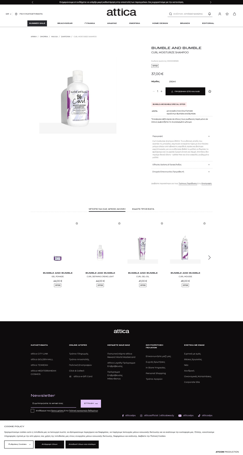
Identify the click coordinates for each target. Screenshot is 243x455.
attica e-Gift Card (83, 376)
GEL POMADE (58, 276)
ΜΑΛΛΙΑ (54, 36)
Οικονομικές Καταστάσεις (197, 376)
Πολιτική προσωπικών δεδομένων (83, 411)
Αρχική (34, 36)
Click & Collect (76, 371)
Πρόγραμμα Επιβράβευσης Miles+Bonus (115, 375)
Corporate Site (192, 382)
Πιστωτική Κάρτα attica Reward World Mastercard (121, 355)
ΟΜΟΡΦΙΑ (44, 36)
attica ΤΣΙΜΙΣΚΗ (39, 365)
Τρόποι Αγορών (154, 379)
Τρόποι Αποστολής (79, 359)
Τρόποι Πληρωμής (78, 354)
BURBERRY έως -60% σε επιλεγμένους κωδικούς (101, 2)
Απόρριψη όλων (49, 444)
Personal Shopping (156, 373)
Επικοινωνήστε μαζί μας (158, 356)
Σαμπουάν (65, 36)
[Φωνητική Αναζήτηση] (209, 14)
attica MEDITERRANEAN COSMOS (43, 372)
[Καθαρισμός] (204, 13)
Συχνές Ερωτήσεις (155, 362)
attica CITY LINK (39, 354)
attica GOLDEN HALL (42, 359)
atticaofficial (151, 415)
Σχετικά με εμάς (192, 354)
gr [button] (7, 14)
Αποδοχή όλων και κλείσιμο (82, 444)
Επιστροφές (207, 183)
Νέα (186, 365)
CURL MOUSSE (185, 276)
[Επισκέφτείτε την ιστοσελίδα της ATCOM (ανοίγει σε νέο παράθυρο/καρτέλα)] (227, 452)
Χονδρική (189, 371)
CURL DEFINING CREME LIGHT (100, 276)
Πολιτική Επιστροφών (80, 365)
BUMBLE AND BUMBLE (176, 48)
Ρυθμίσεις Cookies (17, 444)
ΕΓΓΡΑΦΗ (89, 403)
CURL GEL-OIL (142, 276)
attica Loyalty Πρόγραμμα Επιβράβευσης (121, 364)
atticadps (130, 415)
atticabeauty (166, 415)
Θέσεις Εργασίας (193, 359)
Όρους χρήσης (57, 411)
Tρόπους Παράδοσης (188, 183)
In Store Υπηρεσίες (155, 368)
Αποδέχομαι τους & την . (67, 411)
